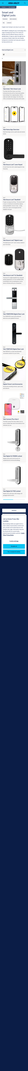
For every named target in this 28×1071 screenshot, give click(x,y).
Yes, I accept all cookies (14, 551)
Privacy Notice (10, 535)
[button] (12, 7)
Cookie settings (14, 541)
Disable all (14, 546)
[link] (5, 7)
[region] (14, 535)
